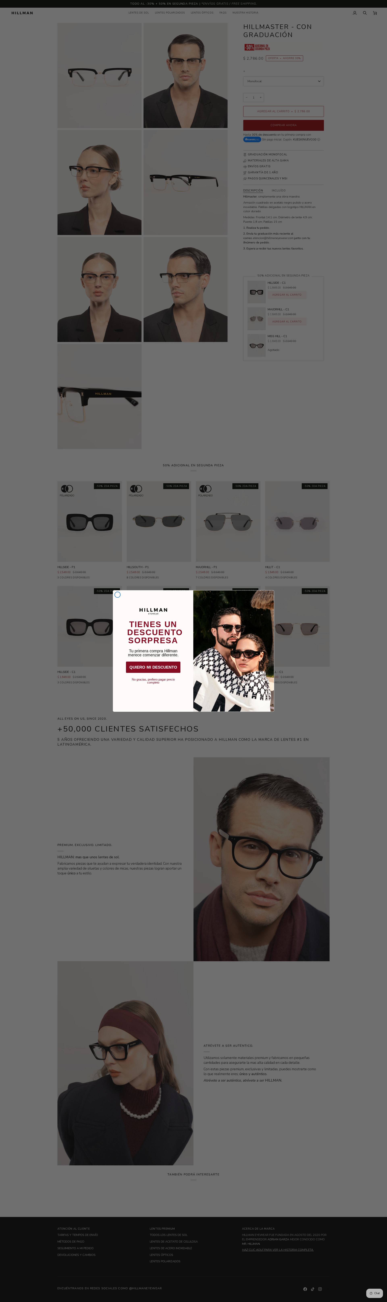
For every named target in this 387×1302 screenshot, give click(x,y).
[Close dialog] (117, 594)
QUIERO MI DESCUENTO (153, 667)
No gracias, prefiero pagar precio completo (153, 679)
